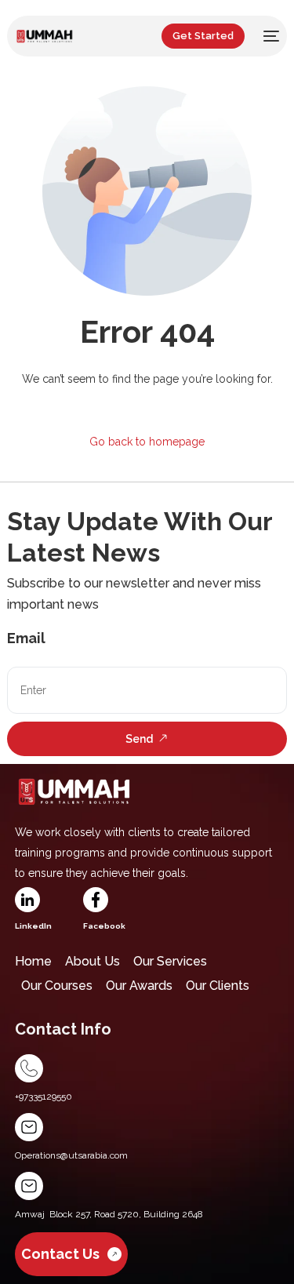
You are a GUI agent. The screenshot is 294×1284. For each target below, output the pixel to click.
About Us (92, 961)
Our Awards (139, 985)
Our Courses (57, 985)
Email (26, 638)
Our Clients (217, 985)
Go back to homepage (147, 441)
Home (33, 961)
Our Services (170, 961)
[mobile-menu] (269, 36)
